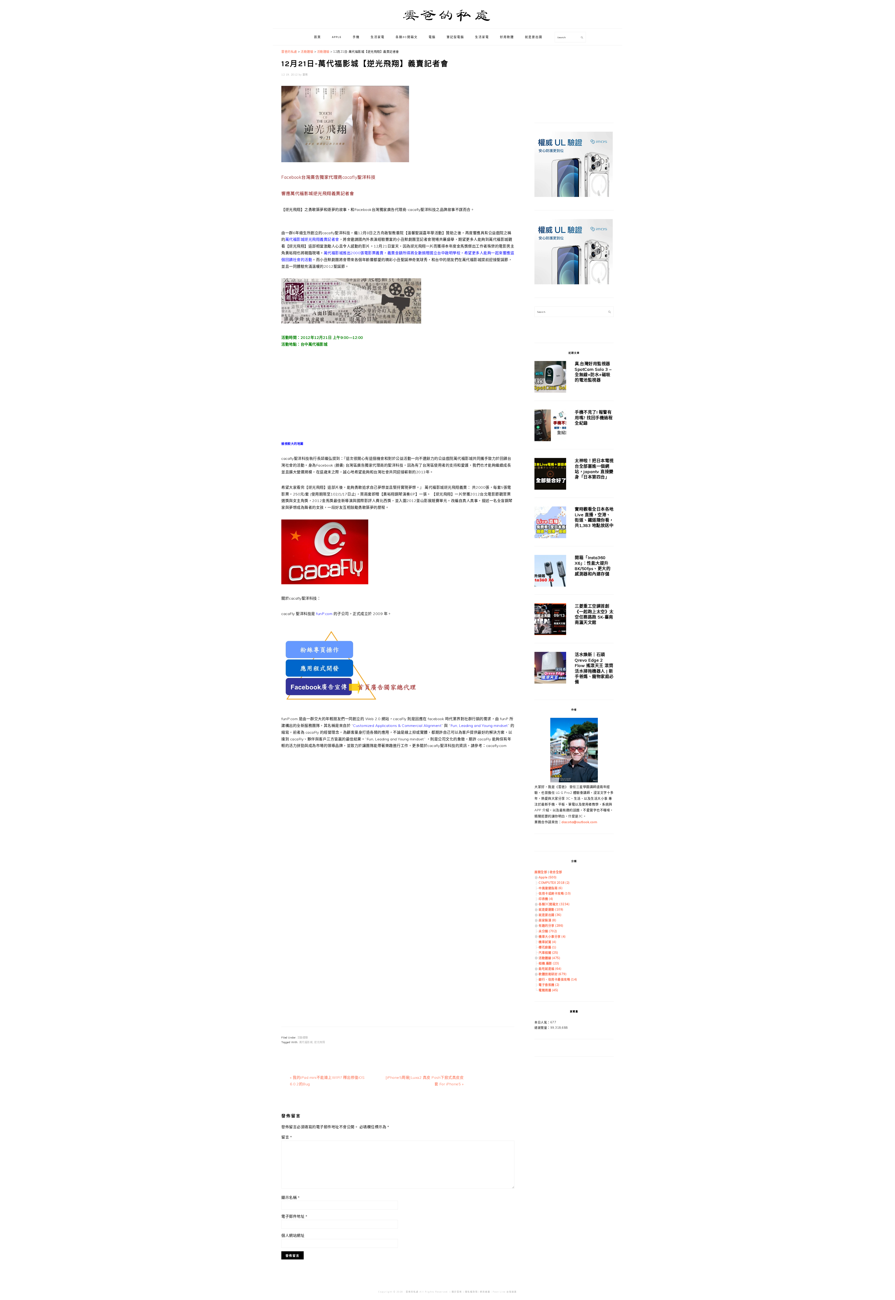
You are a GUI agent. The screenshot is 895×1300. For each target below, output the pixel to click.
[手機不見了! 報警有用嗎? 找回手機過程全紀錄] (550, 426)
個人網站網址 (292, 1235)
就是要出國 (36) (550, 915)
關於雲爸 (457, 1291)
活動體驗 (302, 1037)
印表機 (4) (546, 899)
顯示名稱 (290, 1197)
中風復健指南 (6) (550, 888)
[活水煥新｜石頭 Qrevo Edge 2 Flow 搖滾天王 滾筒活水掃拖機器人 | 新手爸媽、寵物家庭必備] (550, 668)
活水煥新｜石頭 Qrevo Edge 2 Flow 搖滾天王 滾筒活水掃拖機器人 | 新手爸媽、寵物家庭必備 (594, 668)
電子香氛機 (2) (549, 985)
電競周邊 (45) (548, 990)
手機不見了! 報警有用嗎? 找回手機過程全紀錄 (594, 417)
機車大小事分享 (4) (552, 936)
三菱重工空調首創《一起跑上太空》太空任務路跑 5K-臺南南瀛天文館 (594, 614)
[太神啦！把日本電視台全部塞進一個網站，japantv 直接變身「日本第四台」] (550, 474)
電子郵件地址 (294, 1216)
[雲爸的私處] (447, 23)
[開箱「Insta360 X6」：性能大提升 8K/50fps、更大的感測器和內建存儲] (550, 571)
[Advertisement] (398, 804)
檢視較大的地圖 (292, 443)
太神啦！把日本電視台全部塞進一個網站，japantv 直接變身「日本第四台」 (594, 469)
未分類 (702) (548, 931)
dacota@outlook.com (579, 822)
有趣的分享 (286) (551, 925)
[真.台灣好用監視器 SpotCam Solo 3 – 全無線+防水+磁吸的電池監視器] (550, 377)
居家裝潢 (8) (547, 920)
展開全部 (540, 872)
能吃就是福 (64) (550, 968)
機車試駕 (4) (547, 942)
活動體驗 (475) (549, 958)
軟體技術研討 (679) (552, 974)
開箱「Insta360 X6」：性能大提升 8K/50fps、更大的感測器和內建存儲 (592, 566)
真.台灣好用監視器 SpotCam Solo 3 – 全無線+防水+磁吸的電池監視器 (593, 372)
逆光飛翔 (319, 1042)
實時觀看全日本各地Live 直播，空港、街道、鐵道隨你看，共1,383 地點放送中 (594, 517)
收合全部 (556, 872)
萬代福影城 (306, 1042)
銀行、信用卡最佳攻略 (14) (558, 979)
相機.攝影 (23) (549, 963)
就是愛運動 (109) (551, 909)
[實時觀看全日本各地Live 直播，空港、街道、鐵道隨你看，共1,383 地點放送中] (550, 523)
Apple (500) (548, 877)
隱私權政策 (471, 1291)
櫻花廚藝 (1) (547, 947)
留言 (286, 1137)
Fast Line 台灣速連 (505, 1291)
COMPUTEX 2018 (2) (554, 882)
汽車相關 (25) (548, 952)
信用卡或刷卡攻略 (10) (555, 893)
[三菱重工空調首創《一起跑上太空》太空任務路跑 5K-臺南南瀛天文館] (550, 620)
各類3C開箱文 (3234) (554, 904)
